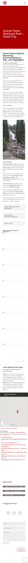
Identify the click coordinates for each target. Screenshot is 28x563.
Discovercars (20, 87)
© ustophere (6, 556)
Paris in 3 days (9, 495)
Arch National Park (6, 437)
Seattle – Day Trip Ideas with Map (14, 486)
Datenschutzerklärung (8, 546)
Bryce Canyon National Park (8, 443)
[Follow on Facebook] (8, 513)
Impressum (13, 556)
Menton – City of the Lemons (13, 491)
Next (23, 361)
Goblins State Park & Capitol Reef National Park (14, 439)
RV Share (6, 89)
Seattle (13, 432)
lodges (4, 111)
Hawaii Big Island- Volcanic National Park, (12, 459)
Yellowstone (6, 434)
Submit (21, 550)
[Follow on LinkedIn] (20, 513)
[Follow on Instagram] (14, 513)
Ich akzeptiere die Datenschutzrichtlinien (13, 545)
